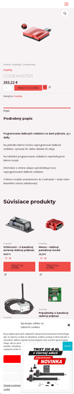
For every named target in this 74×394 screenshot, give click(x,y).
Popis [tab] (6, 110)
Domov (7, 64)
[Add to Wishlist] (45, 87)
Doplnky (17, 64)
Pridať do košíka (28, 87)
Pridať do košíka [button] (17, 267)
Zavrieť (67, 346)
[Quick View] (9, 258)
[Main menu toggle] (66, 4)
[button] (69, 325)
